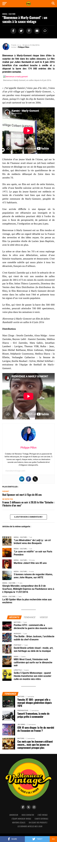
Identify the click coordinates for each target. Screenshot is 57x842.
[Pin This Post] (29, 31)
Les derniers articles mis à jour (30, 826)
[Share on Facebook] (13, 31)
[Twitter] (35, 479)
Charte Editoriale (41, 818)
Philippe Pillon (23, 47)
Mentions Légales (18, 822)
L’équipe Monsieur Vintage (21, 818)
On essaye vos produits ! (38, 822)
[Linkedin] (21, 479)
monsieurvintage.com (15, 471)
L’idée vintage (43, 814)
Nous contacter (28, 814)
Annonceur (13, 814)
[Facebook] (28, 479)
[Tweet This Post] (21, 31)
